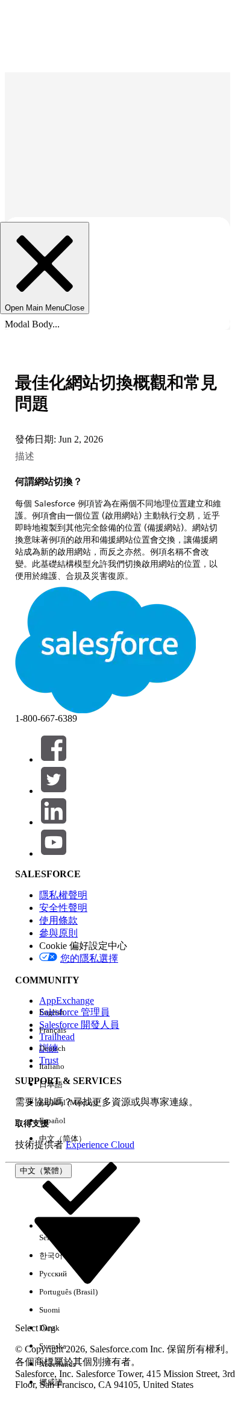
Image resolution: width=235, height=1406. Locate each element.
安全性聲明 (63, 908)
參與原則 (58, 933)
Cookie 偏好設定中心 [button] (83, 946)
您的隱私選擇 (89, 958)
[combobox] (87, 1249)
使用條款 (58, 920)
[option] (79, 1012)
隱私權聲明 (63, 895)
